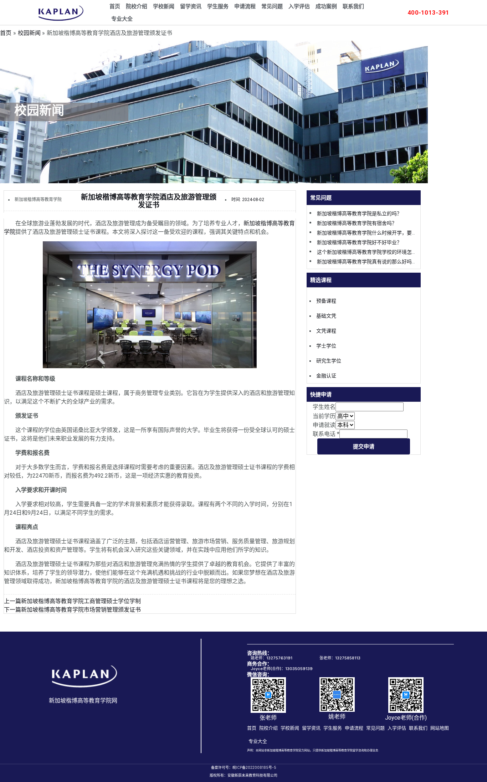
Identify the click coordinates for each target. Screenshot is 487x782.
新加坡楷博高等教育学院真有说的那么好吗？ (367, 261)
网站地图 (439, 728)
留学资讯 (190, 6)
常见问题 (272, 6)
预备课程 (326, 301)
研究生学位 (328, 361)
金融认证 (326, 376)
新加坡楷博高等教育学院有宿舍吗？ (357, 223)
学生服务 (218, 6)
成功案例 (326, 6)
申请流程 (245, 6)
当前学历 (324, 416)
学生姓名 (324, 406)
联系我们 (353, 6)
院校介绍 (136, 6)
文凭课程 (326, 331)
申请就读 (324, 425)
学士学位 (326, 346)
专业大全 (122, 19)
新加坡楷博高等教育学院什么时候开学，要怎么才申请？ (379, 233)
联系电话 (326, 434)
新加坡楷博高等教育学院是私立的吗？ (359, 213)
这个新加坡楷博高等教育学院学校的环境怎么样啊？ (374, 252)
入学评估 (299, 6)
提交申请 (363, 446)
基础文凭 (326, 316)
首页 (114, 6)
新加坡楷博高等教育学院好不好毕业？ (359, 242)
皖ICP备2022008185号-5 (254, 767)
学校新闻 (163, 6)
